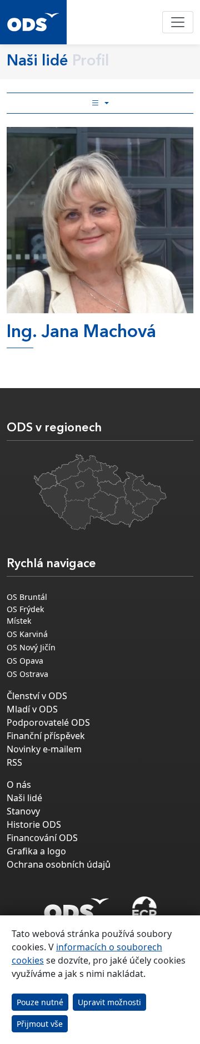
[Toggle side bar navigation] (100, 103)
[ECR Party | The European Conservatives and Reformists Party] (144, 910)
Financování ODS (42, 838)
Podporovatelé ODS (48, 722)
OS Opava (25, 660)
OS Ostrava (27, 674)
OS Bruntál (27, 597)
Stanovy (23, 811)
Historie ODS (34, 824)
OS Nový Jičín (31, 647)
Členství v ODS (37, 696)
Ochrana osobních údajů (59, 864)
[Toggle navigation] (177, 22)
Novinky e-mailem (44, 749)
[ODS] (76, 906)
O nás (19, 784)
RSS (14, 762)
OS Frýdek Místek (25, 615)
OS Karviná (27, 634)
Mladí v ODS (32, 709)
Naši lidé (24, 798)
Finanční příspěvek (46, 736)
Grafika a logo (36, 851)
